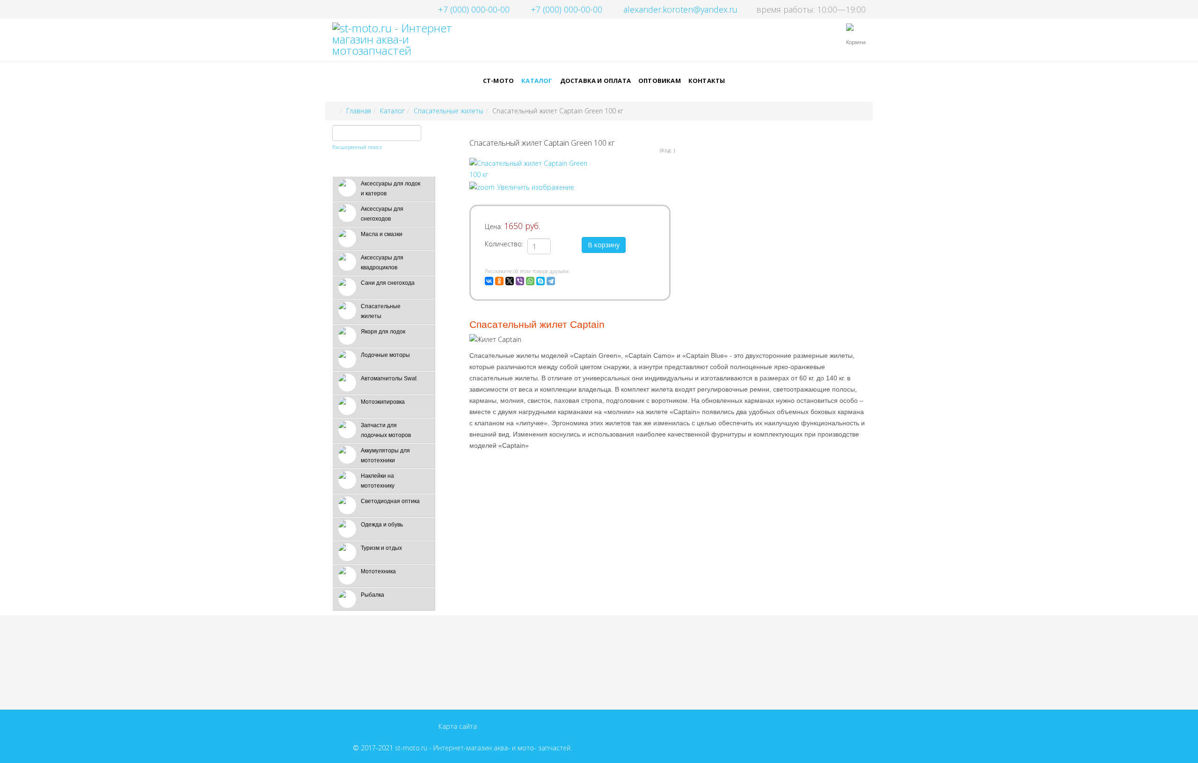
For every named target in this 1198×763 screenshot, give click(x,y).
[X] (509, 281)
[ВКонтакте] (489, 281)
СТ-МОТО (498, 80)
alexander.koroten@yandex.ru (680, 9)
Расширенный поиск (357, 146)
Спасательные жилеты (448, 110)
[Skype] (540, 281)
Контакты (706, 80)
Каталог (536, 80)
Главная (358, 110)
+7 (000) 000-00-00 (474, 9)
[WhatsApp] (530, 281)
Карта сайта (457, 726)
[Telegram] (551, 281)
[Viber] (520, 281)
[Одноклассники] (499, 281)
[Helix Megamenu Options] (725, 39)
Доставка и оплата (595, 80)
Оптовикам (659, 80)
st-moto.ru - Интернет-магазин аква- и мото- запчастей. (483, 747)
